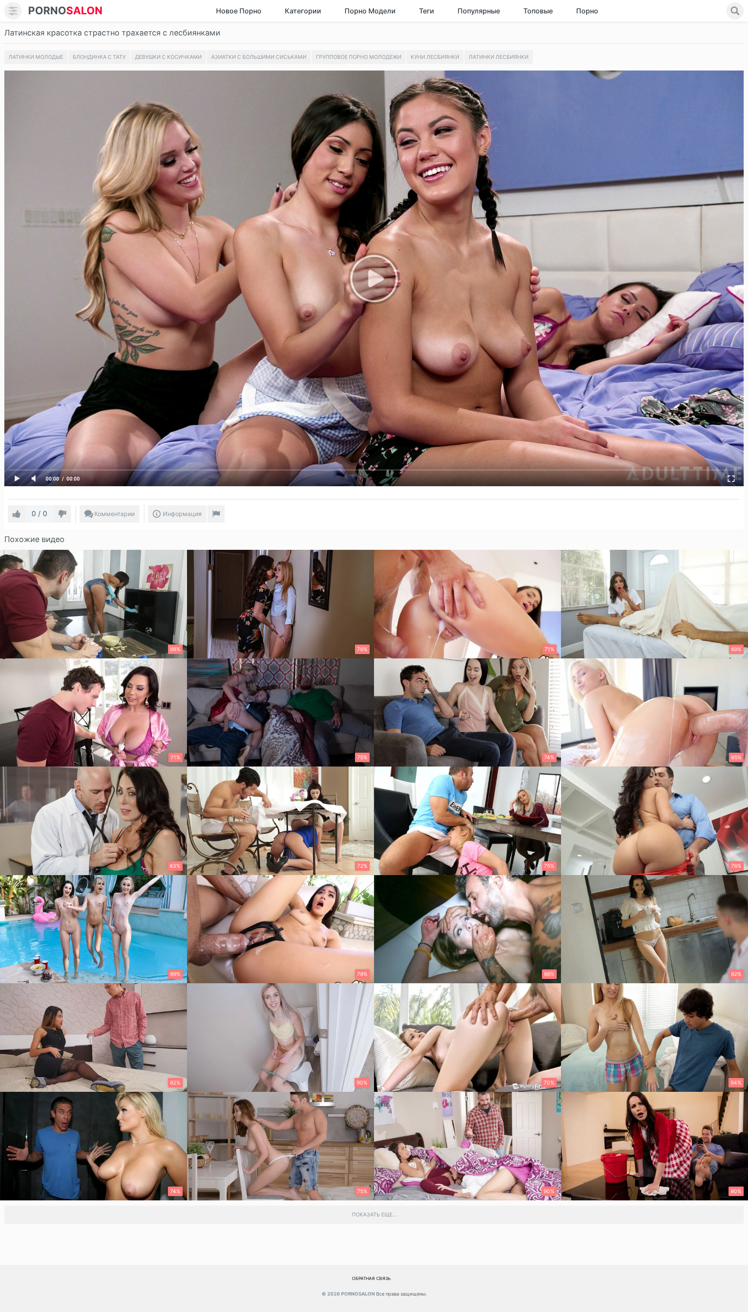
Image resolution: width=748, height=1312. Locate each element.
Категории (303, 10)
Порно (587, 10)
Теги (426, 10)
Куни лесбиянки (435, 57)
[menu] (13, 10)
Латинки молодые (36, 57)
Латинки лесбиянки (499, 57)
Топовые (538, 10)
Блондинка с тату (99, 57)
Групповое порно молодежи (358, 57)
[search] (735, 10)
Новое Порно (238, 10)
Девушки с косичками (168, 57)
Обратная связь (371, 1278)
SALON (65, 10)
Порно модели (370, 10)
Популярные (479, 10)
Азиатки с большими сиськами (258, 57)
